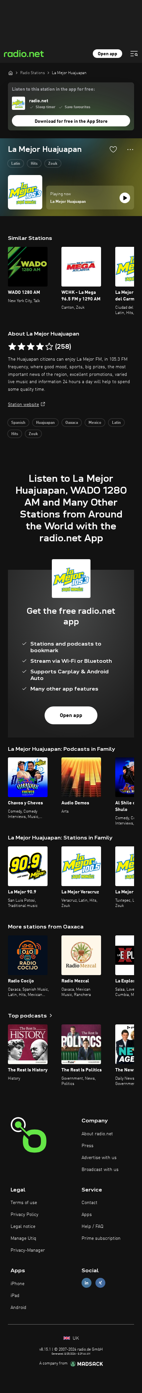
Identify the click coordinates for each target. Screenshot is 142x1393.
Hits (34, 164)
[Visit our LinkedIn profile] (86, 1283)
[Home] (10, 72)
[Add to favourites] (113, 149)
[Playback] (125, 198)
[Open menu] (134, 54)
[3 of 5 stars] (30, 346)
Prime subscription (101, 1238)
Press (87, 1146)
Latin (15, 164)
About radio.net (97, 1134)
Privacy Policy (24, 1214)
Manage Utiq (23, 1238)
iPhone (17, 1283)
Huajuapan (45, 423)
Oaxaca (71, 423)
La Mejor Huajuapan (68, 202)
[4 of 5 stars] (40, 346)
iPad (15, 1295)
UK (75, 1338)
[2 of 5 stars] (21, 346)
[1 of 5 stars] (12, 346)
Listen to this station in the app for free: (53, 89)
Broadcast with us (100, 1169)
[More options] (130, 150)
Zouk (52, 164)
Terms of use (24, 1202)
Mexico (95, 423)
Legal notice (23, 1226)
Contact (89, 1202)
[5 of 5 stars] (49, 346)
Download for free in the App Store (71, 121)
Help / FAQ (92, 1226)
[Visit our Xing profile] (100, 1283)
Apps (87, 1214)
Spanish (18, 423)
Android (18, 1307)
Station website (23, 404)
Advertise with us (99, 1157)
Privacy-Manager (28, 1250)
